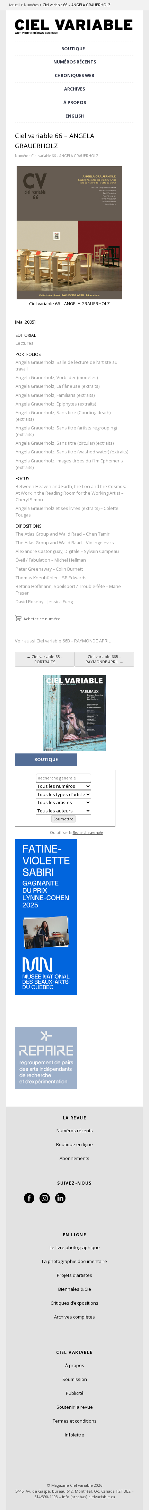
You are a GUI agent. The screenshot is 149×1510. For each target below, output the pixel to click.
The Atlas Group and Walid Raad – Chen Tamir (62, 534)
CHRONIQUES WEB (74, 75)
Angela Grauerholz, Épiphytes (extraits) (56, 404)
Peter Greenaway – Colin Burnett (49, 569)
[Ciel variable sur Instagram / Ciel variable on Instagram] (45, 1201)
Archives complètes (74, 1317)
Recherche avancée (88, 832)
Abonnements (74, 1158)
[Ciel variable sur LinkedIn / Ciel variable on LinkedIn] (60, 1201)
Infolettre (74, 1435)
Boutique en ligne (74, 1144)
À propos (74, 1365)
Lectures (25, 343)
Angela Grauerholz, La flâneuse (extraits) (57, 386)
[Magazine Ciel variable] (74, 35)
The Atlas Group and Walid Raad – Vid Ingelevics (65, 543)
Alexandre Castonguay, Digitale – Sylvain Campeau (67, 551)
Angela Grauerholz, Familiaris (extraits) (55, 395)
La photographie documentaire (74, 1261)
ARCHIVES (74, 89)
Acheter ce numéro (42, 618)
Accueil (14, 4)
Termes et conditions (75, 1421)
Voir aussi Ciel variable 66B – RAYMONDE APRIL (63, 641)
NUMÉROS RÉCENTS (74, 62)
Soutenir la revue (74, 1407)
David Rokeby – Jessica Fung (44, 602)
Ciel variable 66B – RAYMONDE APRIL (104, 659)
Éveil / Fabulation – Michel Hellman (51, 560)
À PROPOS (74, 102)
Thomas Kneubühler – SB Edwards (51, 578)
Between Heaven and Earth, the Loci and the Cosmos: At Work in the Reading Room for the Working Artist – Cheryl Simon (71, 493)
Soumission (74, 1379)
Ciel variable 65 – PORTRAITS (45, 659)
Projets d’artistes (74, 1275)
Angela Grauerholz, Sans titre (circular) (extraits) (65, 443)
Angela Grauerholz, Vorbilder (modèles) (57, 378)
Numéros (31, 4)
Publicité (75, 1393)
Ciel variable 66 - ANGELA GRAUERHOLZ (64, 155)
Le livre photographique (75, 1247)
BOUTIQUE (73, 49)
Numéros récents (74, 1130)
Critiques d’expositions (74, 1303)
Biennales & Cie (74, 1289)
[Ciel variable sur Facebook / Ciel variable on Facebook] (29, 1201)
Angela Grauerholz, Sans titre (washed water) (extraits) (72, 452)
